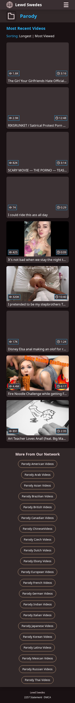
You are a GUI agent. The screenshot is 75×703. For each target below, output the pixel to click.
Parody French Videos (37, 583)
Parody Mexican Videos (37, 658)
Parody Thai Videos (37, 680)
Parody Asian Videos (37, 485)
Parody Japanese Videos (37, 626)
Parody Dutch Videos (37, 550)
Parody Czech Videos (37, 539)
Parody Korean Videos (37, 637)
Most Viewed (44, 36)
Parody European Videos (37, 572)
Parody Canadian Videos (37, 518)
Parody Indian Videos (37, 604)
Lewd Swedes (28, 4)
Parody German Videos (37, 593)
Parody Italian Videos (37, 615)
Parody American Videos (37, 464)
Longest (25, 36)
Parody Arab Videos (38, 475)
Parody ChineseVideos (37, 529)
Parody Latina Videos (37, 647)
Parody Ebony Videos (37, 561)
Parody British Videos (37, 507)
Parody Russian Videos (37, 669)
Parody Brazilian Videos (37, 496)
